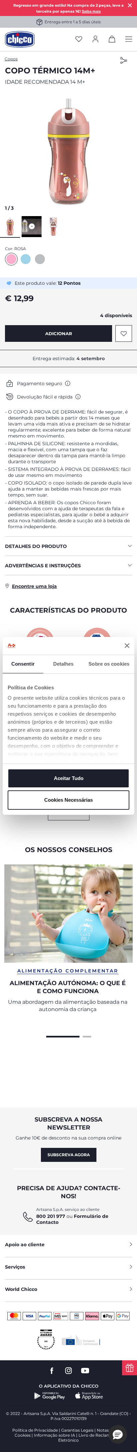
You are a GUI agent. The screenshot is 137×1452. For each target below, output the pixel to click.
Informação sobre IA (54, 1435)
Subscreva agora (69, 1154)
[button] (68, 152)
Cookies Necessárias (68, 800)
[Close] (130, 5)
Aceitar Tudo (68, 778)
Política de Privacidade (35, 1430)
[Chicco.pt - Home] (20, 39)
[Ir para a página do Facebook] (52, 1371)
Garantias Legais (77, 1430)
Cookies (23, 1435)
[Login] (95, 39)
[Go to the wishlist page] (78, 39)
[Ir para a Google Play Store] (49, 1396)
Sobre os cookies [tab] (108, 664)
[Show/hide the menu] (128, 39)
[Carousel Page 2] (87, 1035)
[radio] (11, 259)
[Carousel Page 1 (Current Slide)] (62, 1035)
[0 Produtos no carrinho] (112, 40)
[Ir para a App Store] (89, 1396)
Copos (11, 58)
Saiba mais (91, 11)
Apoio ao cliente (25, 1245)
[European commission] (81, 1340)
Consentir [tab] (23, 664)
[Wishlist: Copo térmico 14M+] (123, 333)
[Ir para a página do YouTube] (85, 1371)
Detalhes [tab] (63, 664)
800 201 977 (50, 1216)
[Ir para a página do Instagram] (68, 1371)
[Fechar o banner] (127, 645)
